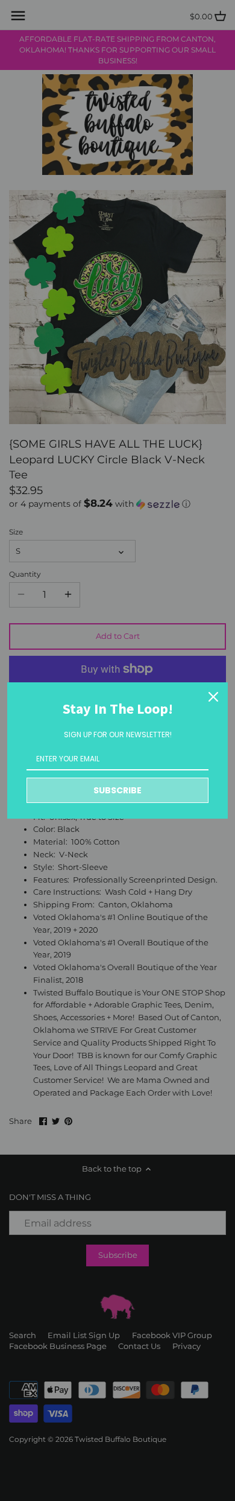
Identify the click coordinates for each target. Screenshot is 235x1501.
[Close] (213, 696)
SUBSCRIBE (117, 790)
